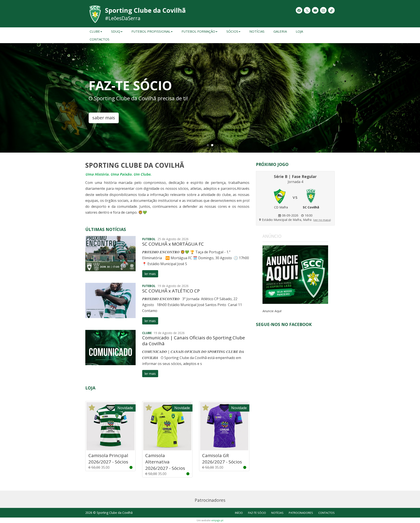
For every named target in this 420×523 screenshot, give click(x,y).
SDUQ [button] (115, 31)
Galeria (280, 31)
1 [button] (208, 145)
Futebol (149, 239)
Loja (299, 31)
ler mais (150, 274)
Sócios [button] (232, 31)
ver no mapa (322, 220)
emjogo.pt (217, 520)
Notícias (256, 31)
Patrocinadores (301, 513)
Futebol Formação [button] (198, 31)
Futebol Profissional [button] (150, 31)
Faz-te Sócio (257, 513)
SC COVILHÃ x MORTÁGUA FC (173, 244)
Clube (147, 333)
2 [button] (212, 145)
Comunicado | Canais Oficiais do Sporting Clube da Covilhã (193, 341)
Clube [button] (95, 31)
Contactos (99, 39)
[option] (210, 98)
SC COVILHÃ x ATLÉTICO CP (171, 291)
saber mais (103, 118)
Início (239, 513)
